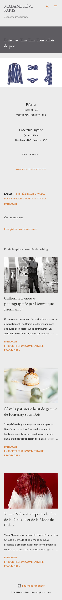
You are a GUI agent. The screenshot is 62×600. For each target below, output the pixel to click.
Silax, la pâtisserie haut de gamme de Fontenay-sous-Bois (31, 411)
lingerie (30, 193)
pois (7, 198)
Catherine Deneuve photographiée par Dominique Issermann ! (29, 303)
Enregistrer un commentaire (20, 229)
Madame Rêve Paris (18, 8)
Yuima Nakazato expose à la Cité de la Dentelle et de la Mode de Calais (30, 519)
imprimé (19, 193)
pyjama (41, 198)
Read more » (12, 350)
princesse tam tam (23, 198)
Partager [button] (10, 203)
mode (40, 193)
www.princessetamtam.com (31, 168)
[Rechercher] (47, 6)
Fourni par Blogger (33, 585)
